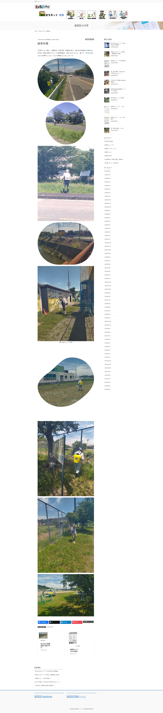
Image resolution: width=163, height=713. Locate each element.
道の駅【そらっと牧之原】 (112, 163)
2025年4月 (107, 228)
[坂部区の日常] (43, 635)
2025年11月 (108, 203)
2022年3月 (107, 350)
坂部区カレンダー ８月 (117, 106)
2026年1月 (107, 196)
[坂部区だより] (73, 638)
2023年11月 (108, 285)
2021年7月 (107, 378)
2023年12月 (108, 282)
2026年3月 (107, 189)
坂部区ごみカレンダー (110, 148)
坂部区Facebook (43, 696)
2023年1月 (107, 318)
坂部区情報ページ (76, 696)
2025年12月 (108, 199)
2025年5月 (107, 225)
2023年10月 (108, 289)
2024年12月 (108, 242)
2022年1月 (107, 357)
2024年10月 (108, 250)
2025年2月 (107, 235)
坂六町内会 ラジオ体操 (117, 98)
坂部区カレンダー (109, 145)
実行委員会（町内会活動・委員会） (114, 159)
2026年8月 (107, 171)
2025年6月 (107, 221)
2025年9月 (107, 210)
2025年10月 (108, 207)
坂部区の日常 (89, 39)
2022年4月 (107, 346)
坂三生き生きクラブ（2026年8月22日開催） (47, 671)
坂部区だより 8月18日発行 (118, 60)
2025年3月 (107, 232)
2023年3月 (107, 310)
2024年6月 (107, 264)
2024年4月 (107, 271)
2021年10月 (108, 368)
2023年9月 (107, 293)
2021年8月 (107, 375)
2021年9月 (107, 371)
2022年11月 (108, 325)
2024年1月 (107, 278)
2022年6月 (107, 339)
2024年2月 (107, 275)
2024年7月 (107, 260)
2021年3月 (107, 389)
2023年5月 (107, 307)
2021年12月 (108, 360)
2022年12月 (108, 321)
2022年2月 (107, 353)
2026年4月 (107, 185)
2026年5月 (107, 182)
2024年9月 (107, 253)
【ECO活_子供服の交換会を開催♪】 (44, 685)
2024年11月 (108, 246)
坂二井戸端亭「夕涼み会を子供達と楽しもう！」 (48, 682)
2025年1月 (107, 239)
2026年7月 (107, 174)
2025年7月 (107, 217)
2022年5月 (107, 343)
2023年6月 (107, 303)
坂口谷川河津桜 (109, 141)
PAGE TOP (157, 690)
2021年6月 (107, 382)
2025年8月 (107, 214)
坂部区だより (108, 152)
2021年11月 (108, 364)
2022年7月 (107, 335)
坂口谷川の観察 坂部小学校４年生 (46, 645)
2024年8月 (107, 257)
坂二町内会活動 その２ (117, 128)
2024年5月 (107, 267)
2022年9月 (107, 328)
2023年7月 (107, 300)
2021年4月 (107, 386)
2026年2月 (107, 192)
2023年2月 (107, 314)
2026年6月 (107, 178)
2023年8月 (107, 296)
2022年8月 (107, 332)
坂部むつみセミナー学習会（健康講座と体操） (47, 674)
